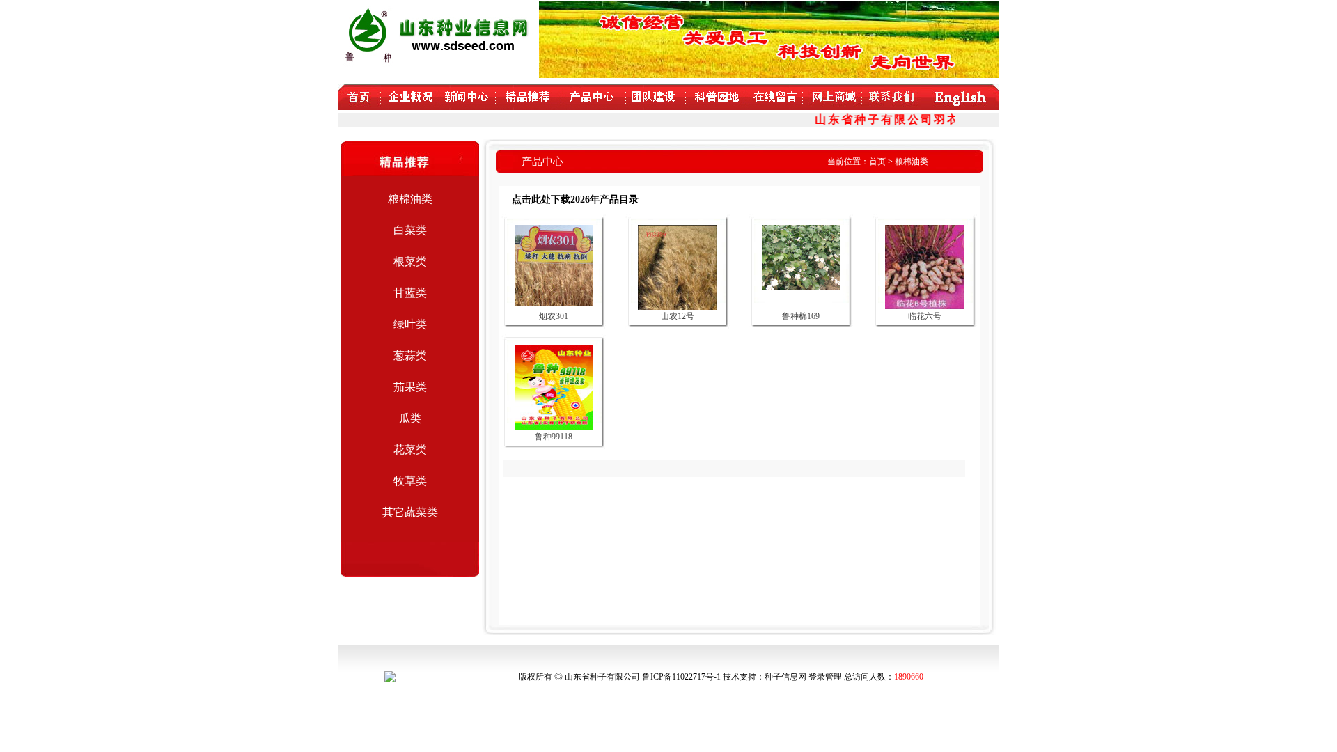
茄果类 (410, 387)
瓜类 (410, 418)
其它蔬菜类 (410, 512)
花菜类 (410, 449)
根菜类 (410, 261)
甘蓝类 (410, 293)
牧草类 (410, 481)
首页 (877, 161)
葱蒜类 (410, 355)
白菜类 (410, 230)
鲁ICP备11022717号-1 (681, 677)
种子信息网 (785, 677)
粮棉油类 (410, 199)
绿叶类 (410, 324)
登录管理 (825, 677)
